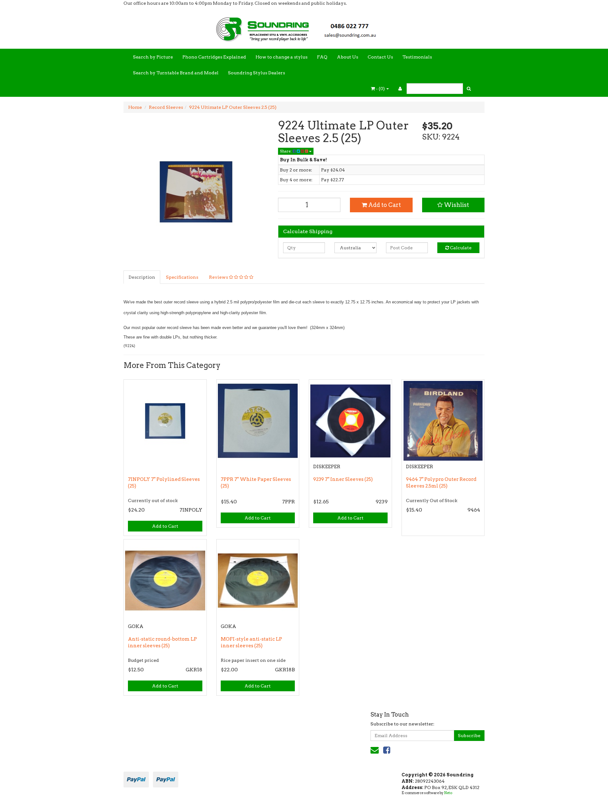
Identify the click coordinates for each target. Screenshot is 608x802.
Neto (448, 793)
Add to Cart (384, 205)
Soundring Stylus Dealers (256, 72)
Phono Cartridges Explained (214, 56)
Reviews (219, 277)
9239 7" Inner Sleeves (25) (343, 479)
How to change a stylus (281, 56)
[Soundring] (304, 27)
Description (142, 277)
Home (135, 107)
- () (380, 88)
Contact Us (380, 56)
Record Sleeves (166, 107)
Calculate (460, 247)
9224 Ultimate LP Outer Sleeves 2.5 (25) (232, 107)
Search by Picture (153, 56)
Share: (286, 151)
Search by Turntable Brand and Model (175, 72)
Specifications (182, 277)
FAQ (322, 56)
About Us (347, 56)
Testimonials (417, 56)
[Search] (469, 88)
